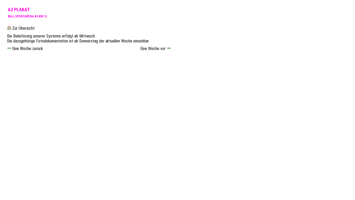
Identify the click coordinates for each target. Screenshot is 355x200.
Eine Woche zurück (27, 48)
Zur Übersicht (23, 28)
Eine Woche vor (153, 48)
